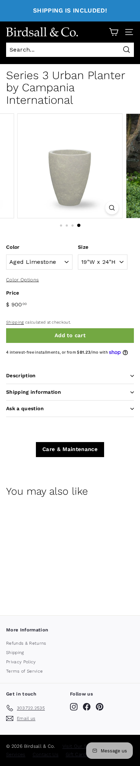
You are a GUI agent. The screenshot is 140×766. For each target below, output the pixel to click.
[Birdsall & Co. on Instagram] (74, 707)
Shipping (15, 322)
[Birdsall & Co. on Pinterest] (99, 707)
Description (21, 375)
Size (83, 247)
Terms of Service (24, 671)
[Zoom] (111, 207)
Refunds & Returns (26, 643)
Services (15, 754)
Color (13, 247)
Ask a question (25, 408)
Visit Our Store (79, 746)
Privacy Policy (21, 661)
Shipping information (33, 392)
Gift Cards (77, 754)
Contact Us (46, 754)
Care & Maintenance (70, 449)
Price (12, 293)
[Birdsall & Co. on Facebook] (86, 707)
